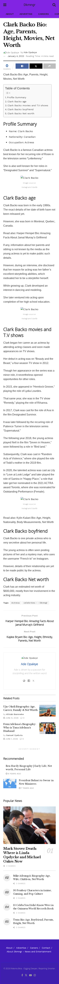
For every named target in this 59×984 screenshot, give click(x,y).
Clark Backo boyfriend (20, 109)
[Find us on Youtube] (30, 975)
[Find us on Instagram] (35, 975)
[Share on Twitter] (36, 66)
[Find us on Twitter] (26, 975)
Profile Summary (16, 97)
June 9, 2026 (12, 718)
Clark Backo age (17, 101)
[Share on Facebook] (22, 66)
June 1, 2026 (11, 739)
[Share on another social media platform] (49, 66)
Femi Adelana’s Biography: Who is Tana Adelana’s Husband (19, 728)
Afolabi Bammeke (15, 714)
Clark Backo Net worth (21, 113)
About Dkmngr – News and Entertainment (29, 951)
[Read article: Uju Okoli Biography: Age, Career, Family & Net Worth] (47, 711)
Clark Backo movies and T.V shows (28, 105)
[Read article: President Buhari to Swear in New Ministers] (9, 783)
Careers (43, 14)
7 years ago (27, 788)
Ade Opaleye (30, 52)
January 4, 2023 (16, 56)
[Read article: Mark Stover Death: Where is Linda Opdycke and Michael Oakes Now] (29, 825)
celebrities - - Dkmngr (36, 603)
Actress (15, 603)
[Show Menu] (4, 5)
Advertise (26, 14)
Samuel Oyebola (14, 735)
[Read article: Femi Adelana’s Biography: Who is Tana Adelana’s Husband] (47, 728)
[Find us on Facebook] (22, 975)
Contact (46, 948)
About (10, 14)
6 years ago (14, 774)
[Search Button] (54, 5)
